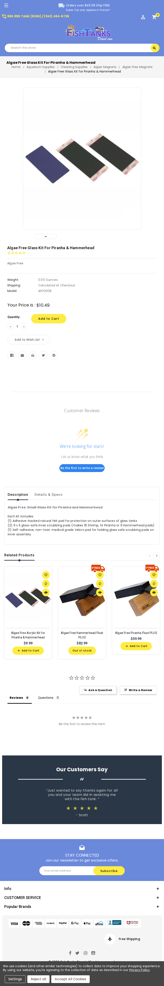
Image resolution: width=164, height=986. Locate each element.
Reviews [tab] (16, 698)
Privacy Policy (139, 970)
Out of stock (82, 650)
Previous (149, 555)
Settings (15, 979)
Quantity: (13, 317)
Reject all (38, 979)
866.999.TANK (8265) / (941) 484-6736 (35, 16)
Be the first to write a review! (82, 468)
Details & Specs (49, 495)
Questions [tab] (46, 698)
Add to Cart (28, 650)
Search (154, 48)
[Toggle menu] (6, 6)
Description (18, 495)
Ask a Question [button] (100, 690)
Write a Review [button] (140, 690)
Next (156, 555)
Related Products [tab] (19, 555)
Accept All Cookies (70, 979)
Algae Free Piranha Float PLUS (136, 633)
